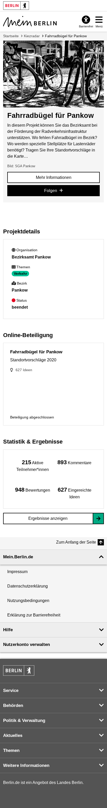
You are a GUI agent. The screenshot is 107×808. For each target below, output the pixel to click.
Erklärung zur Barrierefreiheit (33, 615)
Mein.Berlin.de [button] (18, 556)
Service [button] (10, 690)
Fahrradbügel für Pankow (66, 36)
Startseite (11, 36)
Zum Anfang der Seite (76, 542)
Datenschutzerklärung (27, 586)
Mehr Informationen (53, 177)
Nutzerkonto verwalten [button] (26, 644)
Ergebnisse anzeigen (48, 518)
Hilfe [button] (8, 629)
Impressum (17, 571)
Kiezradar (32, 36)
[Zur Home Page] (30, 21)
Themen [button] (11, 750)
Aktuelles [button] (12, 735)
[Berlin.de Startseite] (18, 670)
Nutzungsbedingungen (28, 600)
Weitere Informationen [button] (26, 765)
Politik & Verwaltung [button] (24, 720)
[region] (33, 465)
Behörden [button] (13, 705)
